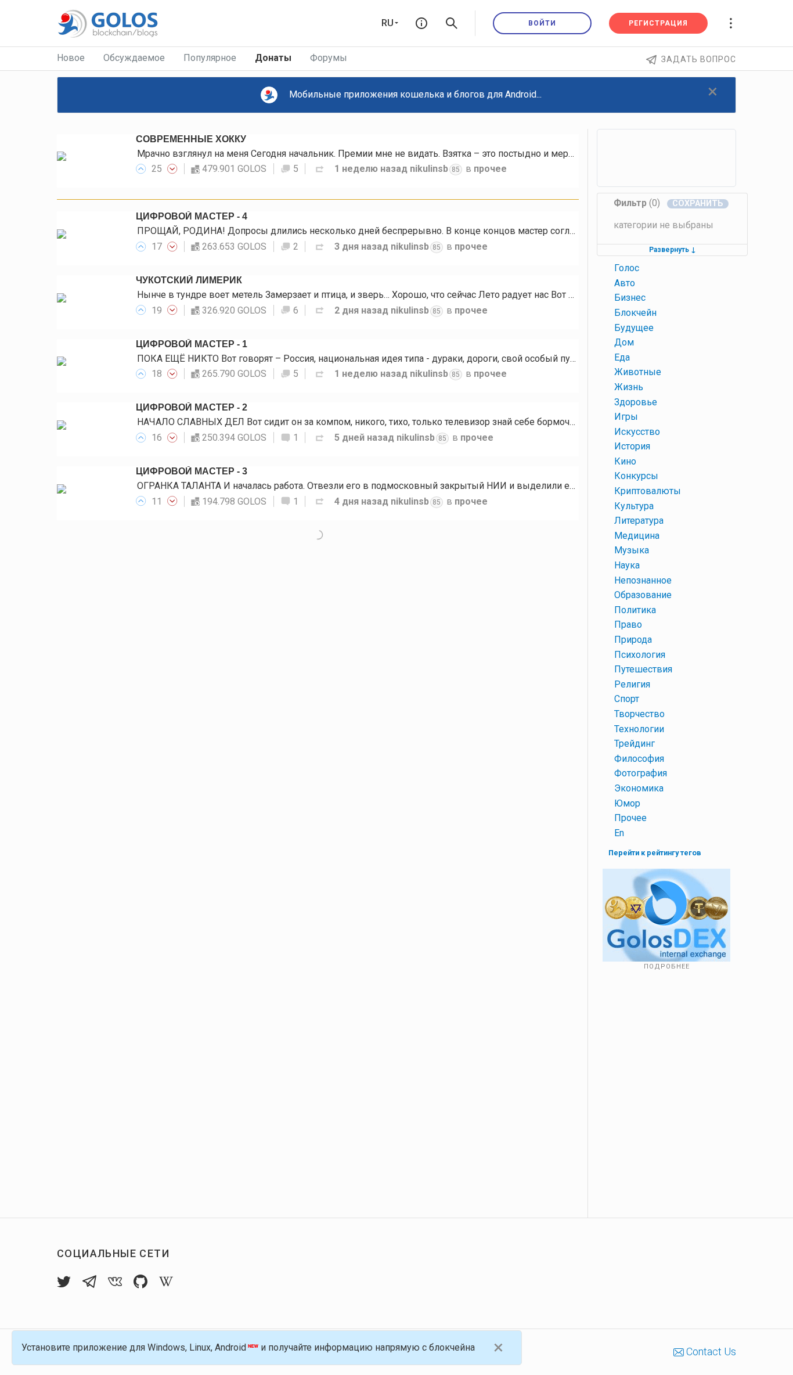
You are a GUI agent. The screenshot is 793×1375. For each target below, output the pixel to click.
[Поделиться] (320, 168)
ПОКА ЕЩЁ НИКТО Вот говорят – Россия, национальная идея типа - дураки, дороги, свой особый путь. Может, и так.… (392, 358)
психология (639, 654)
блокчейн (635, 312)
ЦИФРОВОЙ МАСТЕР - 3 (191, 471)
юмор (627, 803)
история (632, 446)
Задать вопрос (698, 59)
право (628, 624)
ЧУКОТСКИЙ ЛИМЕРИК (189, 280)
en (619, 832)
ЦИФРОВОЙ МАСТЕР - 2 (191, 407)
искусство (637, 431)
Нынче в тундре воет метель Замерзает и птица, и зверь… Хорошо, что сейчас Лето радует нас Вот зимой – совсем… (390, 294)
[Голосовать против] (172, 168)
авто (624, 283)
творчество (639, 713)
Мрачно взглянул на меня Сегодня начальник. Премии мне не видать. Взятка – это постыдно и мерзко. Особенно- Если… (399, 153)
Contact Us (710, 1351)
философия (639, 758)
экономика (639, 788)
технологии (639, 729)
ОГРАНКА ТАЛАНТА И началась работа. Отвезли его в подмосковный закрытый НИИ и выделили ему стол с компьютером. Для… (419, 485)
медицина (636, 535)
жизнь (628, 387)
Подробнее (667, 966)
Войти (542, 23)
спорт (626, 698)
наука (627, 565)
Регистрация (658, 23)
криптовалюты (647, 490)
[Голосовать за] (141, 168)
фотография (640, 773)
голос (626, 267)
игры (626, 416)
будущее (634, 327)
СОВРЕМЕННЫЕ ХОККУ (191, 139)
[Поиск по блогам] (451, 23)
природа (633, 639)
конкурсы (636, 475)
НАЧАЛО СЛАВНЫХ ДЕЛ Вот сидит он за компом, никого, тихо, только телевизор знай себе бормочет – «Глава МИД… (393, 421)
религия (632, 684)
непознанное (643, 580)
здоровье (635, 402)
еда (622, 357)
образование (643, 594)
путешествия (643, 669)
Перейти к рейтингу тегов (654, 852)
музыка (631, 550)
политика (635, 609)
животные (637, 371)
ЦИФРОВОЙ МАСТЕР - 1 (191, 344)
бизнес (630, 297)
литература (639, 520)
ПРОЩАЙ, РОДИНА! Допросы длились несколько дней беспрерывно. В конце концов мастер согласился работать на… (397, 230)
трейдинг (634, 743)
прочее (490, 168)
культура (634, 506)
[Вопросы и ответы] (421, 23)
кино (625, 461)
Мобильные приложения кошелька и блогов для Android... (415, 94)
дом (624, 342)
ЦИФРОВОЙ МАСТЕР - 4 (191, 216)
